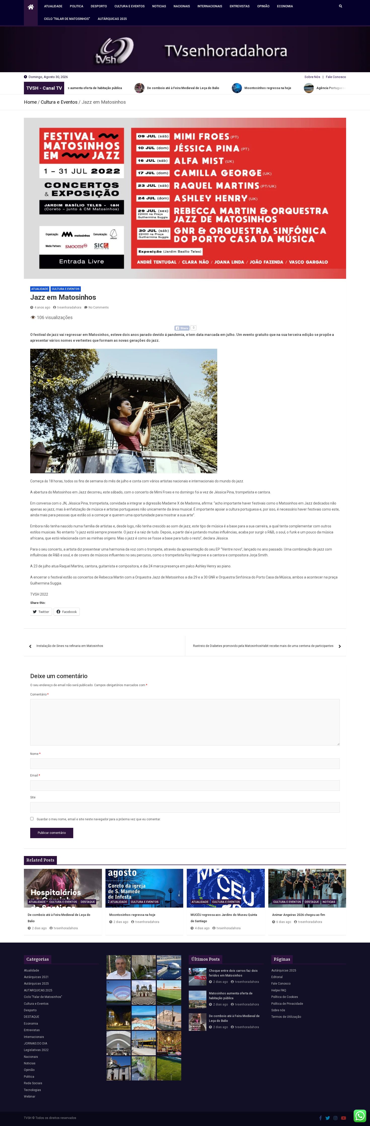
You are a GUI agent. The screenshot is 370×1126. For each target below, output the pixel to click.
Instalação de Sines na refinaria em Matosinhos (69, 646)
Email (35, 775)
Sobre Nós (312, 77)
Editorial (277, 977)
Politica (76, 6)
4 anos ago (42, 307)
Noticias (159, 6)
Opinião (263, 6)
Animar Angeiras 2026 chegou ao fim (298, 915)
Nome (35, 754)
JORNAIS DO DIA (35, 1043)
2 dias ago (39, 928)
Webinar (29, 1096)
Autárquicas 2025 (112, 19)
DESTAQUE (88, 902)
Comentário (39, 694)
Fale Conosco (336, 77)
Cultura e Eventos (130, 6)
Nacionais (182, 6)
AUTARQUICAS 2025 (38, 990)
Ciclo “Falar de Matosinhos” (67, 19)
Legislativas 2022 (36, 1050)
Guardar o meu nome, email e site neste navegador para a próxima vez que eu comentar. (99, 819)
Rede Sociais (33, 1083)
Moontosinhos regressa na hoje (132, 915)
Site (32, 797)
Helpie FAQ (278, 990)
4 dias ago (202, 928)
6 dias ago (283, 922)
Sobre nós (278, 1010)
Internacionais (210, 6)
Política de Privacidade (287, 1003)
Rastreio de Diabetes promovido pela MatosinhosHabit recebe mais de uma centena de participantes (263, 646)
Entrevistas (240, 6)
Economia (285, 6)
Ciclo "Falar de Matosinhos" (43, 997)
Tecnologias (32, 1090)
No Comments (99, 307)
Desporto (99, 6)
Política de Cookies (284, 997)
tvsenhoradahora (69, 307)
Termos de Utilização (286, 1017)
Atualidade (53, 6)
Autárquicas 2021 (36, 977)
